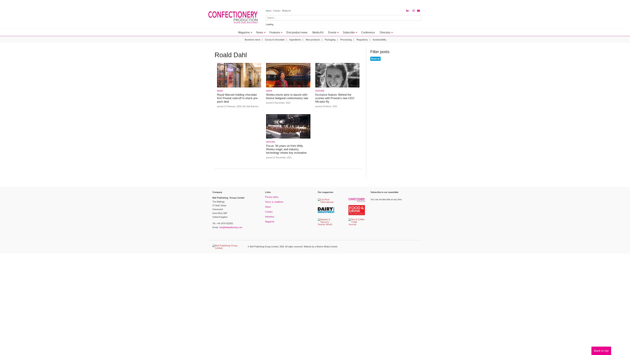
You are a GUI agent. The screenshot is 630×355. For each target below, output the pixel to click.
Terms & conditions (274, 202)
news (220, 91)
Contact (276, 11)
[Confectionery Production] (356, 201)
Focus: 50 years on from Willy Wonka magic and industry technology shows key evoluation (286, 149)
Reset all (375, 59)
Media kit (286, 11)
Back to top (601, 350)
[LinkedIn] (407, 10)
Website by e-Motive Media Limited (320, 246)
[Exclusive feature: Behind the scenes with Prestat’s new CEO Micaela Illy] (337, 87)
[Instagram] (413, 10)
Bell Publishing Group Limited (264, 246)
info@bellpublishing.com (230, 227)
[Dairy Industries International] (326, 212)
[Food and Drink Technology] (356, 214)
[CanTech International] (326, 202)
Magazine (269, 221)
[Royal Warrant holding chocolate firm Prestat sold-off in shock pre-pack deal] (239, 87)
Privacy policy (272, 197)
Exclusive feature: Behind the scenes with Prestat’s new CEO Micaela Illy (334, 98)
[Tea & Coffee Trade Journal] (356, 224)
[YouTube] (418, 10)
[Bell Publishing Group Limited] (228, 246)
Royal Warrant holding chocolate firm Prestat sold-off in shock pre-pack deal (237, 98)
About (268, 11)
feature (319, 91)
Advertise (269, 216)
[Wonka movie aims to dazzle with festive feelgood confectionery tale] (288, 87)
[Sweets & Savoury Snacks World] (326, 224)
